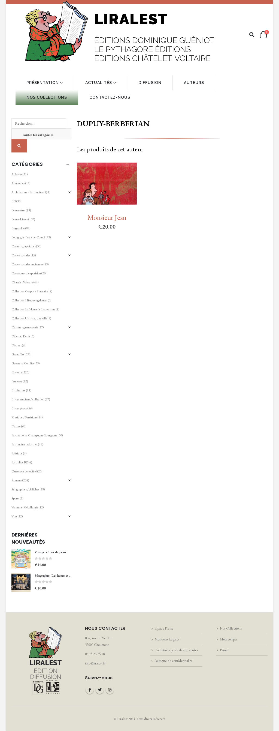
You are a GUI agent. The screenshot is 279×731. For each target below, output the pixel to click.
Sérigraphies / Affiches (25, 489)
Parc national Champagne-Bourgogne (34, 435)
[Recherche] (19, 145)
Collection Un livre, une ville (29, 318)
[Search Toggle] (251, 34)
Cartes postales (20, 255)
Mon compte (229, 639)
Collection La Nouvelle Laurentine (33, 309)
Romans (16, 480)
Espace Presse (163, 628)
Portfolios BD (19, 462)
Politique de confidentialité (173, 660)
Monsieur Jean (106, 217)
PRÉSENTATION (42, 82)
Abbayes (16, 174)
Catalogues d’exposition (26, 273)
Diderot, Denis (20, 336)
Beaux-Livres (19, 219)
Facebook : (90, 690)
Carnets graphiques (23, 246)
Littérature (18, 390)
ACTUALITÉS (98, 82)
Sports (15, 498)
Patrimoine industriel (24, 444)
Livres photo (19, 408)
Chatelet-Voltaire (22, 282)
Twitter (100, 690)
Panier (224, 650)
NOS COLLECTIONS (46, 97)
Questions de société (24, 471)
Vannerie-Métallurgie (24, 507)
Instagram (110, 690)
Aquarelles (18, 183)
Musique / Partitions (24, 417)
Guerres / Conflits (22, 363)
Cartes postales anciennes (27, 264)
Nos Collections (231, 628)
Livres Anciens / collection (27, 399)
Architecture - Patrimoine (27, 192)
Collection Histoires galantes (29, 300)
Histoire (16, 372)
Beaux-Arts (18, 210)
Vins (14, 516)
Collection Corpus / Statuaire (29, 291)
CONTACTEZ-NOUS (109, 97)
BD (13, 201)
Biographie (18, 228)
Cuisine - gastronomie (24, 327)
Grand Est (17, 354)
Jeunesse (16, 381)
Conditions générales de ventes (176, 650)
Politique (17, 453)
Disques (16, 345)
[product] (21, 558)
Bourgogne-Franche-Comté (28, 237)
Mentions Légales (166, 639)
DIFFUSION (150, 82)
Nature (16, 426)
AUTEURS (194, 82)
